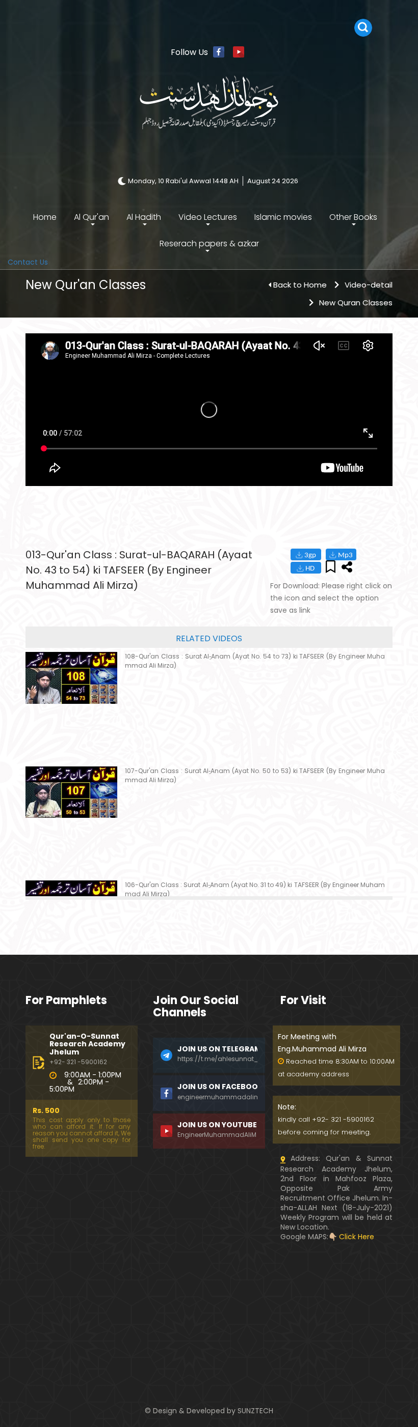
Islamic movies (283, 217)
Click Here (356, 1237)
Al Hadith (143, 217)
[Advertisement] (209, 1318)
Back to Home (300, 284)
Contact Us (28, 262)
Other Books (353, 217)
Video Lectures (207, 217)
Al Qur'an (91, 217)
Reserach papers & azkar (209, 243)
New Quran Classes (356, 302)
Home (45, 217)
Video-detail (369, 284)
